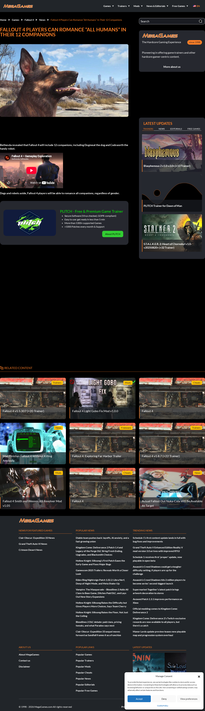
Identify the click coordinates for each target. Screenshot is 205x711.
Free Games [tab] (193, 129)
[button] (198, 676)
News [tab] (162, 129)
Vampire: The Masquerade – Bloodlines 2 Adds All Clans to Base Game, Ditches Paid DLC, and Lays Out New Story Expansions (102, 593)
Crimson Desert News (30, 549)
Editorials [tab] (176, 129)
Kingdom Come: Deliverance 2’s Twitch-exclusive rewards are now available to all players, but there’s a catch (159, 622)
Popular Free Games (87, 690)
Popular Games (84, 654)
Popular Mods (83, 666)
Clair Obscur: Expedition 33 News (37, 537)
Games (15, 19)
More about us (172, 66)
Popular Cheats (84, 672)
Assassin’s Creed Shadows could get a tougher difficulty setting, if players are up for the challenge (157, 570)
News (42, 19)
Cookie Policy (162, 706)
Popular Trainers (85, 660)
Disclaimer (24, 666)
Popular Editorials (85, 684)
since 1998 (194, 42)
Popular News (83, 678)
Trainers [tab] (148, 129)
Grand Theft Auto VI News (33, 543)
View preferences (188, 698)
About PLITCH (112, 233)
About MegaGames (29, 654)
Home (3, 19)
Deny (164, 698)
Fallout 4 (29, 19)
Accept (139, 698)
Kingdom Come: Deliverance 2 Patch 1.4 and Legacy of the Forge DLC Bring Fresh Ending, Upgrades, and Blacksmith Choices (99, 551)
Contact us (24, 660)
